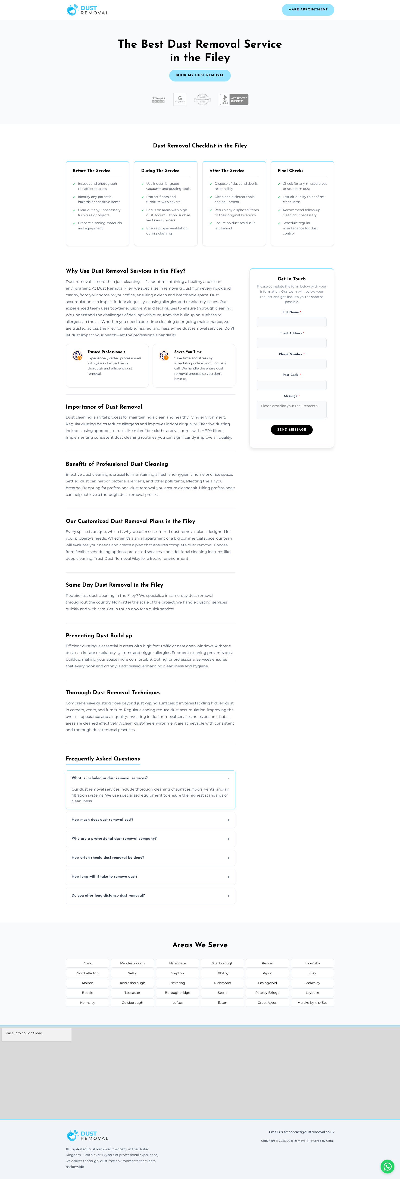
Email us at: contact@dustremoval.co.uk (301, 1132)
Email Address (291, 333)
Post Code (292, 375)
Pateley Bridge (267, 993)
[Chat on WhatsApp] (387, 1166)
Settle (222, 993)
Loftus (177, 1003)
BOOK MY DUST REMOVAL (200, 75)
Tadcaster (132, 993)
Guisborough (132, 1003)
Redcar (267, 963)
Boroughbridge (177, 993)
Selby (132, 973)
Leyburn (312, 993)
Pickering (177, 983)
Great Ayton (267, 1003)
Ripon (267, 973)
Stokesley (312, 983)
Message (292, 396)
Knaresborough (132, 983)
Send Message (291, 430)
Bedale (87, 993)
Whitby (222, 973)
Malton (87, 983)
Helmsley (87, 1003)
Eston (222, 1003)
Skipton (177, 973)
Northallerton (88, 973)
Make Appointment (308, 9)
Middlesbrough (132, 963)
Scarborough (222, 963)
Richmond (222, 983)
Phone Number (292, 354)
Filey (312, 973)
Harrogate (177, 963)
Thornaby (312, 963)
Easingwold (267, 983)
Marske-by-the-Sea (312, 1003)
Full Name (292, 312)
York (87, 963)
